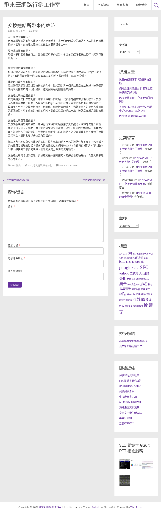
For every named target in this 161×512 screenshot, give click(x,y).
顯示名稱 (14, 245)
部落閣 (136, 306)
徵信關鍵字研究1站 (130, 386)
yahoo (124, 273)
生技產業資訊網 (128, 396)
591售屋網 (137, 253)
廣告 (123, 283)
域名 (146, 278)
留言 (11, 206)
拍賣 (138, 285)
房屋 (133, 284)
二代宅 (134, 273)
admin (34, 31)
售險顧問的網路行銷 (95, 180)
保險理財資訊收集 (129, 375)
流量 (143, 289)
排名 (143, 284)
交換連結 (103, 5)
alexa (146, 258)
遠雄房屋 (128, 306)
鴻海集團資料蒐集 (129, 407)
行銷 (136, 299)
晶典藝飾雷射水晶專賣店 (133, 340)
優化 (122, 278)
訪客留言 (122, 5)
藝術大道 (128, 300)
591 (130, 253)
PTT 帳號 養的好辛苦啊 (132, 116)
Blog (128, 261)
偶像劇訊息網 (126, 391)
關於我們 (141, 5)
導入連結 (37, 165)
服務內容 (136, 289)
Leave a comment (68, 165)
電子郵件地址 (16, 258)
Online (135, 268)
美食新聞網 (125, 418)
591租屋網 (128, 258)
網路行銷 (145, 294)
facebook (138, 261)
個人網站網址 (15, 271)
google (125, 267)
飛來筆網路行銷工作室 (32, 5)
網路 (138, 294)
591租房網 (137, 257)
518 (125, 253)
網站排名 (47, 165)
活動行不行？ (126, 423)
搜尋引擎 (125, 289)
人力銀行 (144, 273)
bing (122, 261)
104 (120, 254)
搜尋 (150, 284)
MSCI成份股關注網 (130, 402)
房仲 (129, 285)
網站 (122, 294)
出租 (134, 279)
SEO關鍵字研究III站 (130, 380)
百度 (148, 289)
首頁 (86, 5)
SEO (30, 165)
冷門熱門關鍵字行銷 (16, 180)
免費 (129, 278)
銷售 (141, 306)
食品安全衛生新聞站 (130, 412)
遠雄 (143, 299)
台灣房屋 (140, 279)
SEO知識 (16, 165)
